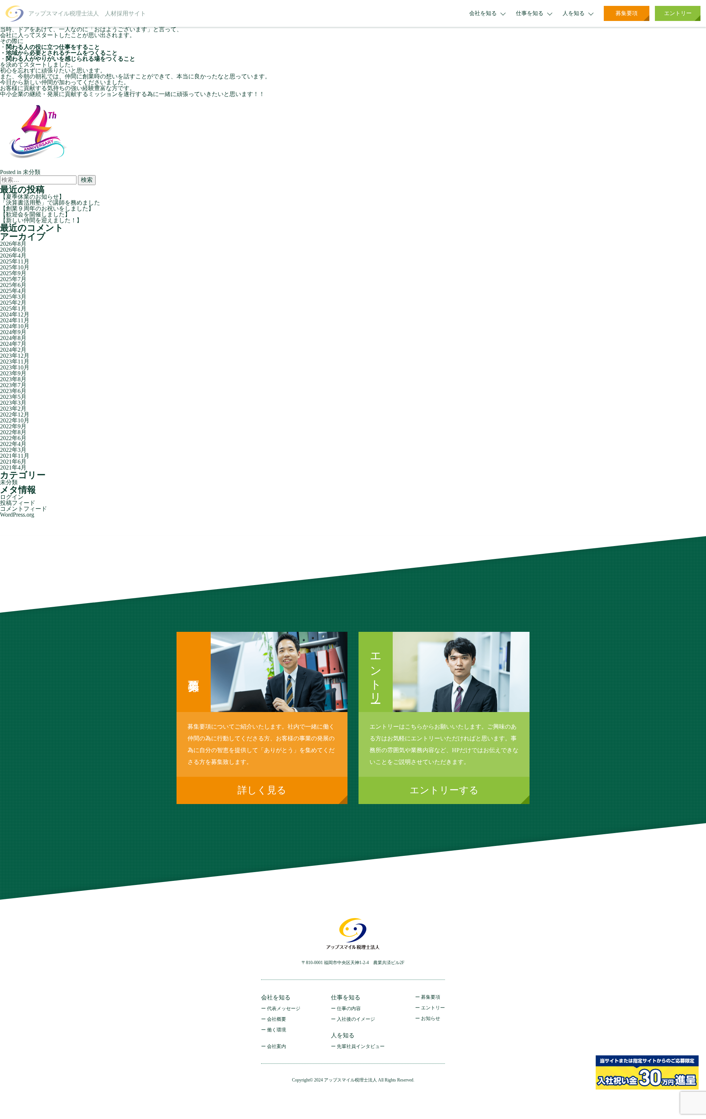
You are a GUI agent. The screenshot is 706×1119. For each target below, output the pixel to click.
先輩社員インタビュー (361, 1046)
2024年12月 (14, 314)
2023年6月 (13, 391)
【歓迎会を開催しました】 (35, 214)
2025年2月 (13, 303)
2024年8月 (13, 338)
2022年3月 (13, 450)
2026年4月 (13, 255)
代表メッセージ (283, 1008)
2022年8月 (13, 432)
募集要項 (627, 13)
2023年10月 (14, 367)
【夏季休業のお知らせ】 (32, 197)
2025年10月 (14, 267)
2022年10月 (14, 420)
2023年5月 (13, 397)
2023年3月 (13, 403)
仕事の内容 (349, 1008)
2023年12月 (14, 356)
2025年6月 (13, 285)
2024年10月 (14, 326)
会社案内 (276, 1046)
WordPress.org (17, 514)
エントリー (678, 13)
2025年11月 (14, 261)
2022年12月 (14, 414)
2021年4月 (13, 467)
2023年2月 (13, 409)
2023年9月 (13, 373)
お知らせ (430, 1018)
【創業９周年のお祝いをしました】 (47, 208)
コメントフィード (23, 509)
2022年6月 (13, 438)
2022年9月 (13, 426)
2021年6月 (13, 461)
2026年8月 (13, 244)
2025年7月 (13, 279)
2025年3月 (13, 297)
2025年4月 (13, 291)
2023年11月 (14, 361)
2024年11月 (14, 320)
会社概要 (276, 1019)
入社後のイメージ (356, 1019)
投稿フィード (17, 503)
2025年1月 (13, 308)
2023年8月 (13, 379)
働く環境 (276, 1029)
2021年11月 (14, 456)
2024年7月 (13, 344)
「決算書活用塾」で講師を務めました (50, 202)
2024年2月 (13, 350)
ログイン (12, 497)
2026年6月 (13, 250)
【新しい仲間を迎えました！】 (41, 220)
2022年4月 (13, 444)
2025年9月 (13, 273)
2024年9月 (13, 332)
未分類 (31, 172)
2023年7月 (13, 385)
